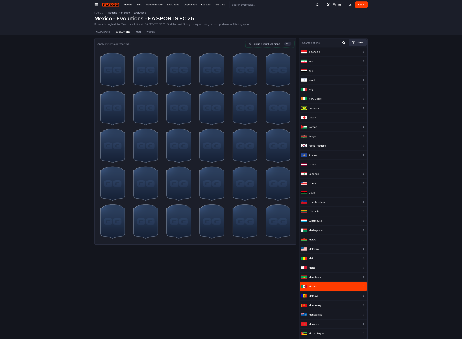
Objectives (190, 4)
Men (138, 32)
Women (151, 32)
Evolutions (173, 4)
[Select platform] (350, 5)
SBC (139, 4)
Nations (112, 12)
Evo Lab (206, 4)
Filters (360, 42)
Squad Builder (154, 4)
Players (128, 4)
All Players (103, 32)
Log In (361, 4)
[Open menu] (96, 4)
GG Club (220, 4)
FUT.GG (99, 12)
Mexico (125, 12)
